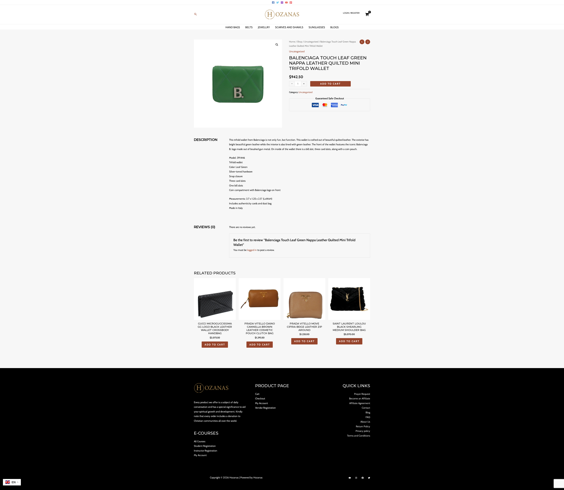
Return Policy (363, 426)
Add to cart (330, 83)
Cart (257, 393)
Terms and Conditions (358, 435)
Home (292, 41)
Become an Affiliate (359, 398)
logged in (252, 250)
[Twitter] (277, 2)
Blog (368, 412)
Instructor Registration (205, 450)
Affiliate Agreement (359, 403)
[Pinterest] (290, 2)
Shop (299, 41)
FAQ (368, 417)
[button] (195, 14)
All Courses (199, 441)
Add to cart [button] (215, 344)
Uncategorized (311, 41)
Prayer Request (362, 393)
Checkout (260, 398)
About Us (365, 421)
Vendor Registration (265, 407)
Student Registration (205, 445)
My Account (200, 455)
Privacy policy (363, 430)
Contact (366, 407)
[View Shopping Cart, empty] (367, 14)
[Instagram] (282, 2)
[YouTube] (286, 2)
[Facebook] (273, 2)
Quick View (215, 317)
